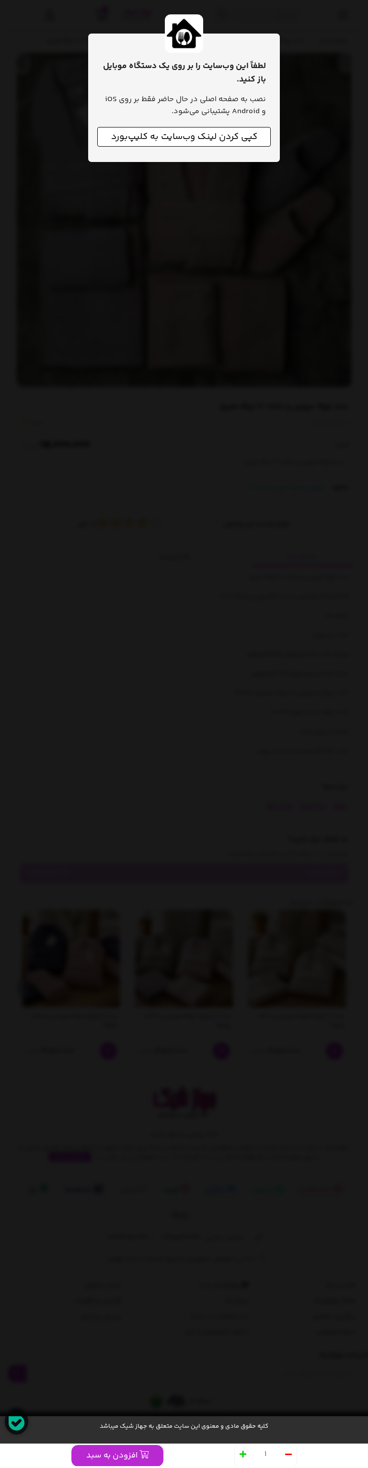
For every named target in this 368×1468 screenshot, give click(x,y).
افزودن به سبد (112, 1455)
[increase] (243, 1455)
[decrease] (288, 1455)
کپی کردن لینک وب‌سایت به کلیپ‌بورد (184, 137)
